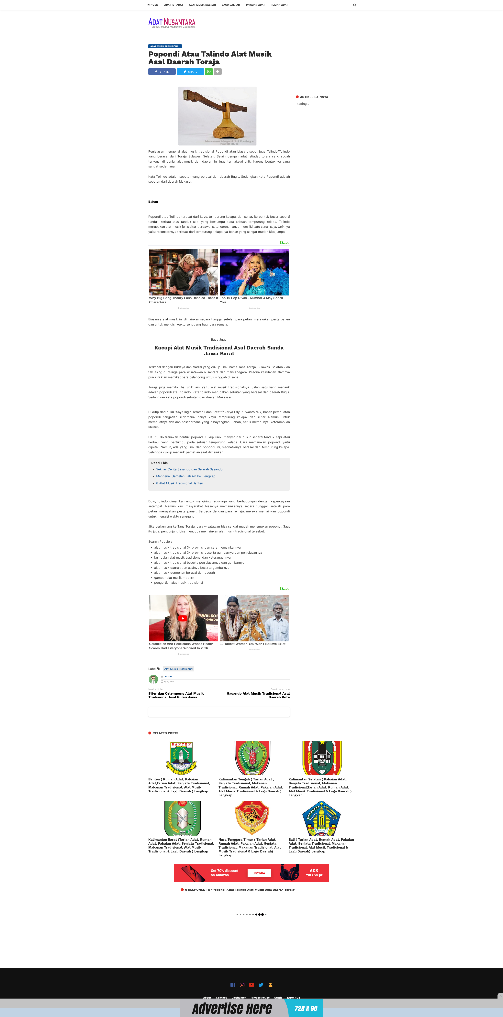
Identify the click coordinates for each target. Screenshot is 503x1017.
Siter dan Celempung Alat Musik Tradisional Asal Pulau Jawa (176, 695)
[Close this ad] (500, 996)
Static (278, 997)
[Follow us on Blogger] (270, 985)
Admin (168, 676)
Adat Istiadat (173, 4)
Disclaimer (238, 997)
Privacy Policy (260, 997)
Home (154, 4)
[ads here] (251, 1008)
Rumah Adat (279, 4)
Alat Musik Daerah (202, 4)
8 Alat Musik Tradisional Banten (179, 483)
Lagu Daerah (231, 4)
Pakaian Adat (255, 4)
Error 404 (293, 997)
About (207, 997)
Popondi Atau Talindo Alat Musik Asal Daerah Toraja (210, 57)
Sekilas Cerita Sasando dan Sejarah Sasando (189, 469)
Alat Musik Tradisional (178, 668)
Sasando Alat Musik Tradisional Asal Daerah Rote (258, 695)
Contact (221, 997)
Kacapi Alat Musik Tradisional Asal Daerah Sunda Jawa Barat (219, 351)
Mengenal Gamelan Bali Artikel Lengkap (185, 476)
